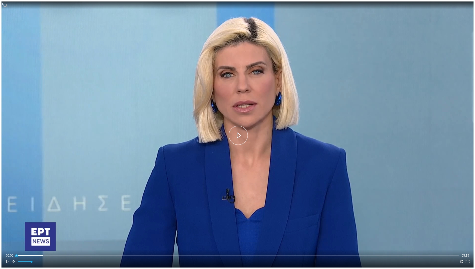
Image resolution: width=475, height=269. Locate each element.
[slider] (237, 255)
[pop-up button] (462, 262)
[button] (4, 4)
